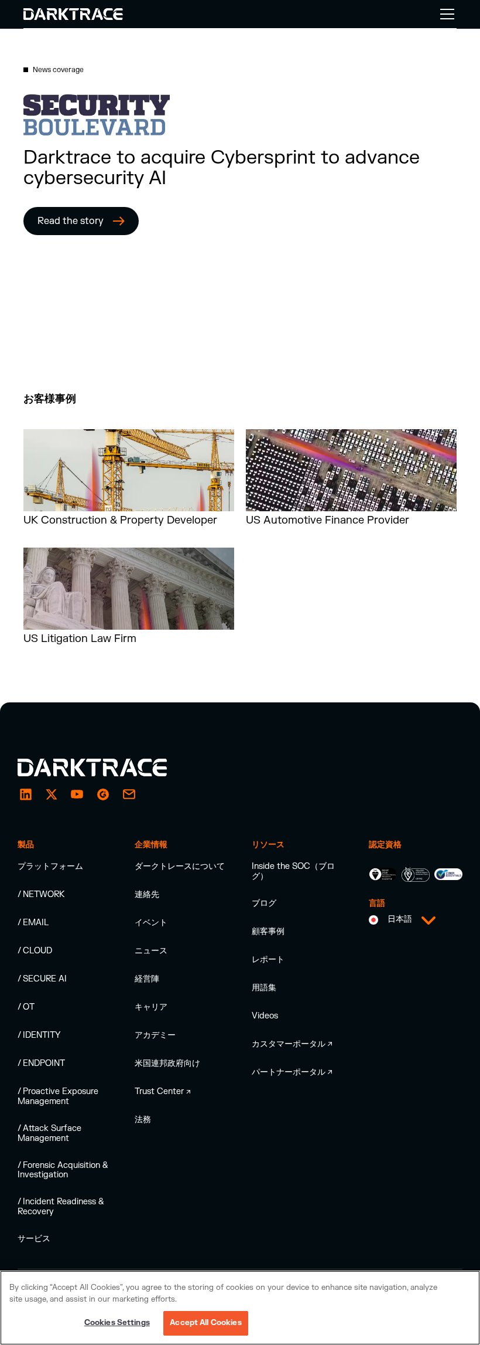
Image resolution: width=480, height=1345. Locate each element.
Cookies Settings (117, 1322)
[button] (445, 14)
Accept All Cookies (205, 1322)
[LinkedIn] (26, 794)
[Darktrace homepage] (105, 767)
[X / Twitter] (51, 794)
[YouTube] (77, 794)
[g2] (103, 794)
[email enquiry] (129, 794)
